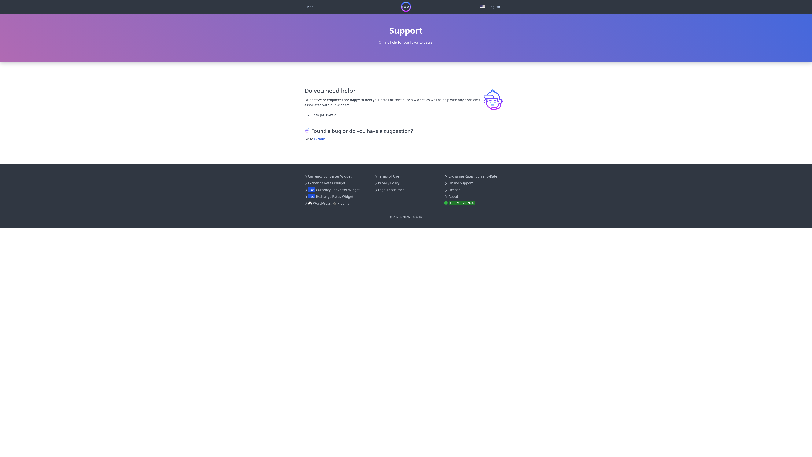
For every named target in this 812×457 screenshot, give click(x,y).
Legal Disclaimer (391, 189)
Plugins (343, 203)
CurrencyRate (486, 176)
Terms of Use (388, 176)
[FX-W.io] (406, 7)
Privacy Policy (388, 183)
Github (319, 139)
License (454, 189)
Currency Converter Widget (330, 176)
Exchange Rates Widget (326, 183)
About (453, 196)
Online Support (461, 183)
